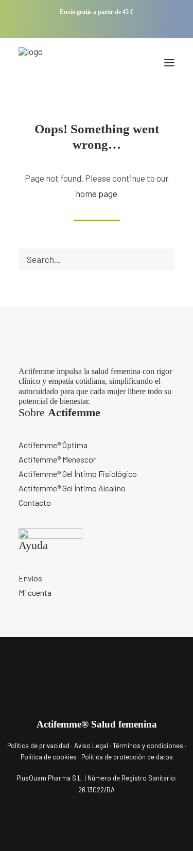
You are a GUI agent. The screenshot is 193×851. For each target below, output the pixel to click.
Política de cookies (49, 757)
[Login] (122, 62)
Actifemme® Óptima (53, 445)
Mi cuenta (35, 592)
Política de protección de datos (127, 757)
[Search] (96, 259)
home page (96, 193)
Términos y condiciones (148, 745)
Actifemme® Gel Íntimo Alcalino (72, 488)
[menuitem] (81, 26)
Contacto (35, 502)
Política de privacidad (38, 745)
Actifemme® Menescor (57, 459)
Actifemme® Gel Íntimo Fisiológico (78, 473)
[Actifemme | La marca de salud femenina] (34, 62)
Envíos (30, 578)
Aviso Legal (91, 745)
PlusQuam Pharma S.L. (49, 778)
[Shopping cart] (139, 62)
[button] (81, 26)
